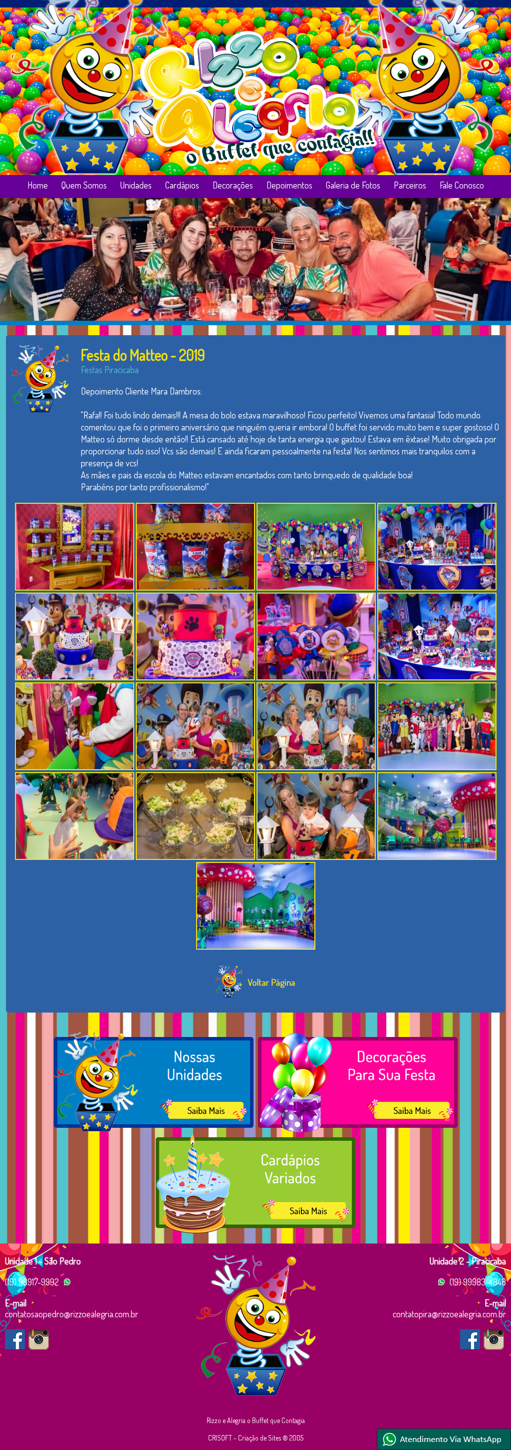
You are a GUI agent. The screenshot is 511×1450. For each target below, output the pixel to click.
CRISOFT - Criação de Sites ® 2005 (255, 1438)
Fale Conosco (462, 185)
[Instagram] (38, 1339)
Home (37, 185)
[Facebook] (15, 1339)
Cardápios (182, 185)
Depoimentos (289, 185)
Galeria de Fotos (353, 185)
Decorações (233, 185)
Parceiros (410, 185)
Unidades (136, 185)
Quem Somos (84, 185)
